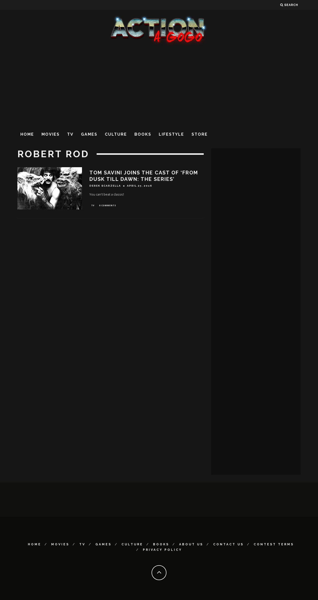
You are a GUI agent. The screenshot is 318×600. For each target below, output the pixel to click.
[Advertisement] (159, 86)
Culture (116, 134)
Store (200, 134)
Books (142, 134)
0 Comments (107, 205)
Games (89, 134)
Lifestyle (171, 134)
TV (70, 134)
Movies (50, 134)
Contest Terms (274, 544)
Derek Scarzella (105, 185)
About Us (191, 544)
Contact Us (228, 544)
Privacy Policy (162, 550)
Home (27, 134)
